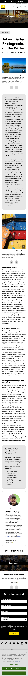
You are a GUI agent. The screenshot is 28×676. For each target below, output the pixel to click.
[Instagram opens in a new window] (10, 643)
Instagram (19, 536)
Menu (2, 25)
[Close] (26, 652)
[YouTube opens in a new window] (6, 643)
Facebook (13, 535)
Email (4, 611)
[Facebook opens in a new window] (14, 643)
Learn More (14, 582)
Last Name (6, 605)
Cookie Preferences (14, 664)
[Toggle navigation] (25, 7)
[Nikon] (3, 7)
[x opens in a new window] (18, 643)
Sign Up (15, 633)
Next (16, 87)
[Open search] (13, 7)
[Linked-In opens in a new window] (22, 643)
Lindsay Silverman (18, 52)
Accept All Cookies (14, 673)
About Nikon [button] (8, 649)
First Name (6, 599)
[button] (2, 1)
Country (5, 617)
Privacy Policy (18, 661)
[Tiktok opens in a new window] (2, 643)
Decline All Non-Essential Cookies (14, 668)
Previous (11, 87)
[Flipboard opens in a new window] (25, 643)
